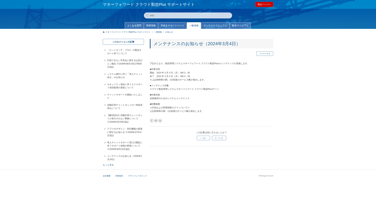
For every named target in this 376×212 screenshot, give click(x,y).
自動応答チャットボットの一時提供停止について (124, 107)
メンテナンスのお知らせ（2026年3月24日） (124, 158)
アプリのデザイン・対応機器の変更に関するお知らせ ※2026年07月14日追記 (124, 132)
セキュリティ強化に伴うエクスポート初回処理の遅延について (124, 86)
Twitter (156, 120)
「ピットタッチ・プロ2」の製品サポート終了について (124, 52)
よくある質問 (134, 25)
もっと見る (108, 165)
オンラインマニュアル (215, 25)
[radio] (203, 138)
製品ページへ (264, 4)
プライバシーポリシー (137, 176)
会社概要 (106, 176)
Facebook (151, 120)
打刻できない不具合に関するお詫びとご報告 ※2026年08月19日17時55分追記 (124, 63)
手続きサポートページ (172, 25)
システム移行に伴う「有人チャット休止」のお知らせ (124, 76)
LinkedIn (160, 120)
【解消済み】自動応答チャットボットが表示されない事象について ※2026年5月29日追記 (124, 118)
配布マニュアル (240, 25)
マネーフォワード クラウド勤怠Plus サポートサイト (128, 32)
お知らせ (169, 32)
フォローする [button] (265, 54)
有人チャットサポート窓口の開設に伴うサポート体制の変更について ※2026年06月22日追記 (124, 145)
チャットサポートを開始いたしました (124, 96)
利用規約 (119, 176)
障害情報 (151, 25)
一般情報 (194, 25)
